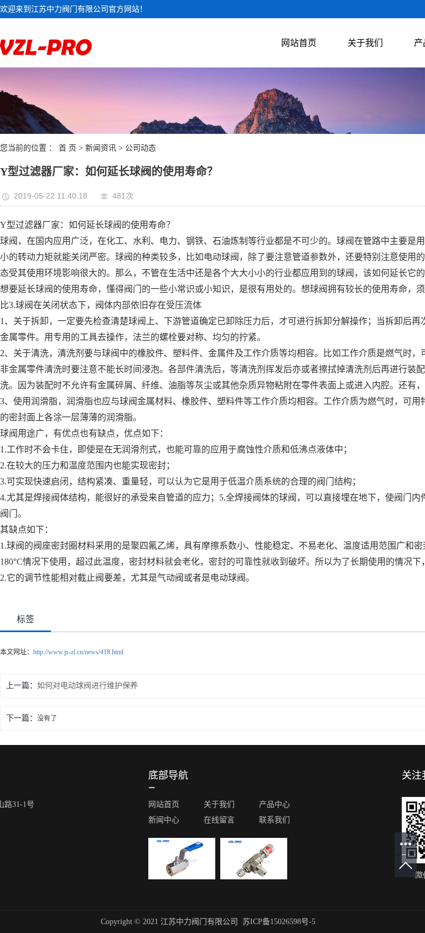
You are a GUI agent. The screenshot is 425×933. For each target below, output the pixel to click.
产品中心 (274, 804)
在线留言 (219, 820)
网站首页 (299, 43)
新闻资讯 (100, 148)
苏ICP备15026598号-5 (278, 922)
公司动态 (140, 148)
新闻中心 (163, 820)
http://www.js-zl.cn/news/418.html (78, 652)
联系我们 (274, 820)
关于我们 (365, 43)
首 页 (67, 148)
